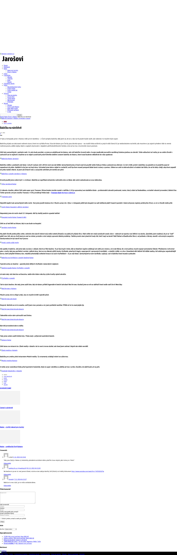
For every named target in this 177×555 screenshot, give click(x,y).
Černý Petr (10, 97)
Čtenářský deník (9, 83)
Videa (9, 92)
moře (5, 381)
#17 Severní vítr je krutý (24, 543)
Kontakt (82, 554)
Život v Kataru (12, 72)
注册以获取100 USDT (11, 541)
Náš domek (11, 100)
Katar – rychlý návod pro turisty (12, 427)
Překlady (10, 102)
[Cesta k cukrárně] (10, 404)
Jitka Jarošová (8, 376)
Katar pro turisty (12, 70)
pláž (5, 383)
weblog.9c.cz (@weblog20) (17, 468)
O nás (9, 112)
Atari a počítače (73, 554)
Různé (9, 82)
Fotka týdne (11, 88)
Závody (9, 77)
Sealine (6, 384)
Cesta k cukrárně (6, 408)
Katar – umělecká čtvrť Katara (11, 447)
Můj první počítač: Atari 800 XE (18, 536)
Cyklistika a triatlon (20, 554)
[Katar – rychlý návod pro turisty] (10, 423)
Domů (6, 65)
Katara (5, 379)
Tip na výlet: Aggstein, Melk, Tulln (29, 541)
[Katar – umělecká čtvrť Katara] (10, 443)
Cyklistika (7, 75)
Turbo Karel (11, 98)
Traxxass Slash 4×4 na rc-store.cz (63, 193)
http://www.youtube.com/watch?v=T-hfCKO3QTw (87, 471)
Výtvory (6, 93)
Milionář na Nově (13, 110)
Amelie (11, 479)
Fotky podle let (12, 90)
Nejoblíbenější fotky (14, 87)
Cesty (5, 73)
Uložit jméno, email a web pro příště (14, 518)
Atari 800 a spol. (12, 108)
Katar (5, 69)
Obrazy (9, 105)
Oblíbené (7, 67)
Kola (8, 80)
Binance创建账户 (9, 543)
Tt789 (6, 536)
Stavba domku (45, 554)
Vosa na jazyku (12, 95)
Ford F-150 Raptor (13, 107)
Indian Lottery (8, 538)
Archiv (2, 529)
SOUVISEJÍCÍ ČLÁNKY (5, 388)
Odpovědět (7, 463)
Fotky (5, 85)
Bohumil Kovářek (9, 540)
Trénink (10, 78)
